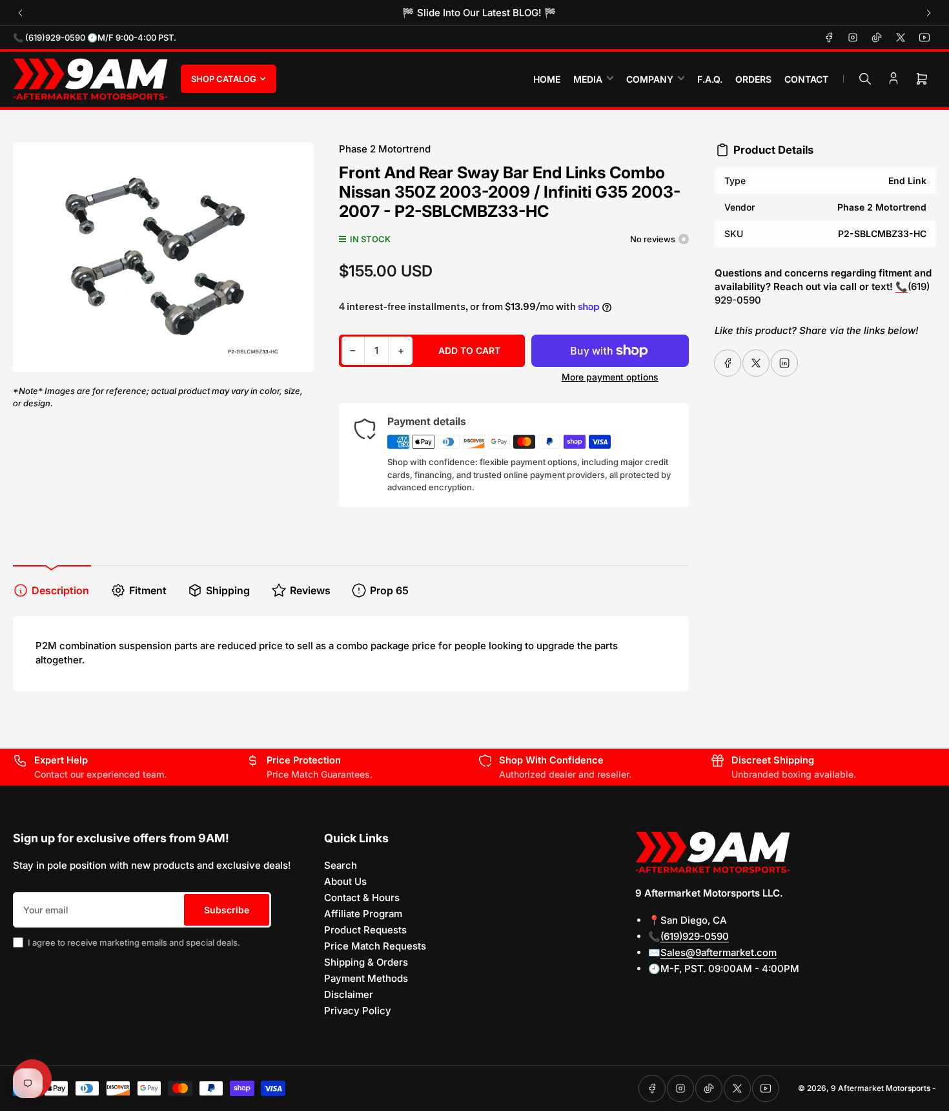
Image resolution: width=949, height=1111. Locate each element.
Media (587, 79)
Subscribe (226, 909)
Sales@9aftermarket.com (718, 952)
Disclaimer (348, 994)
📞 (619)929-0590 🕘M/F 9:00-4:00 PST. (94, 37)
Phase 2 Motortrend (385, 149)
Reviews (310, 590)
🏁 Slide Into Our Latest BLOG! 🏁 (475, 12)
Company (649, 79)
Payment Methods (366, 978)
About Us (345, 881)
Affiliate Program (363, 914)
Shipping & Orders (366, 962)
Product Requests (365, 930)
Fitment (148, 590)
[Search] (865, 79)
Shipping (228, 590)
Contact (806, 79)
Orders (753, 79)
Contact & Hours (362, 897)
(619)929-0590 (694, 936)
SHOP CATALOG (223, 79)
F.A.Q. (709, 79)
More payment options (610, 376)
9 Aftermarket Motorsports (880, 1088)
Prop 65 (389, 590)
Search (340, 865)
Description (60, 590)
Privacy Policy (357, 1010)
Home (546, 79)
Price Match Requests (375, 946)
